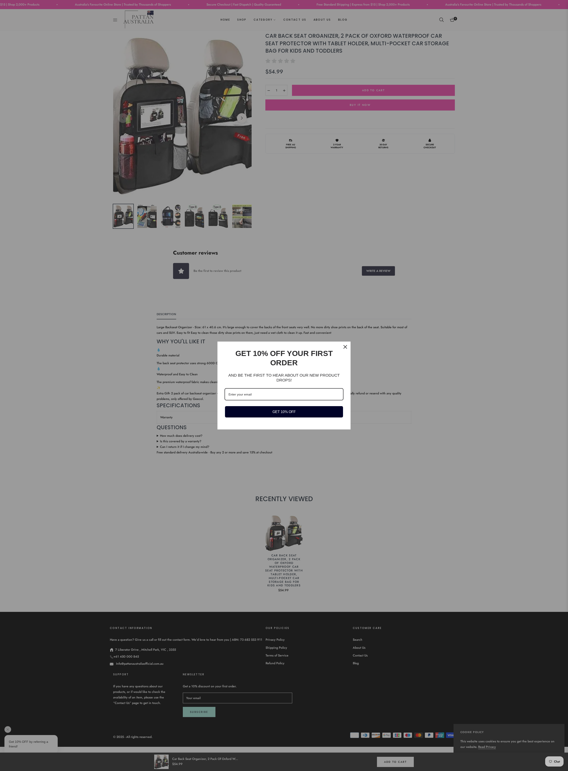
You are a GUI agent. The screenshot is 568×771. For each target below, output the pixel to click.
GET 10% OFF (284, 412)
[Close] (345, 347)
